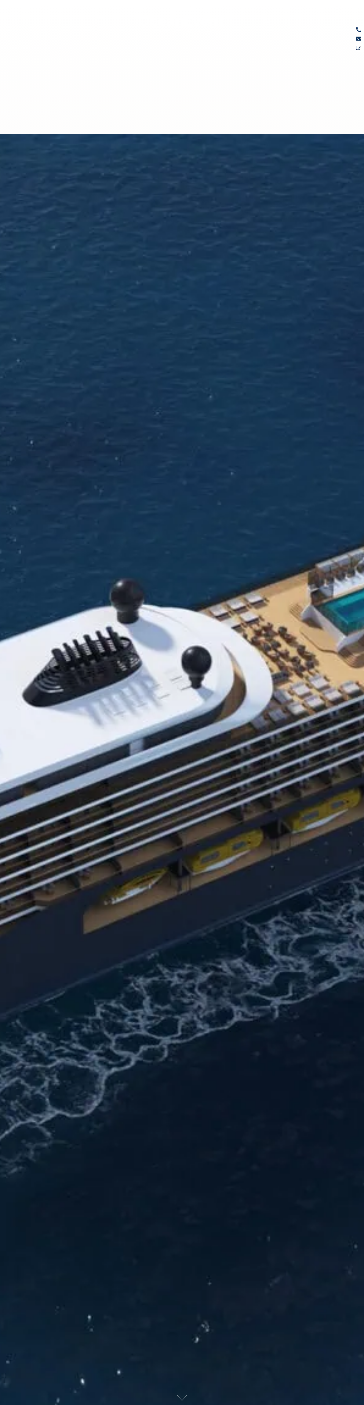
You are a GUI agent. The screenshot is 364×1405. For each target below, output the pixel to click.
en (266, 19)
